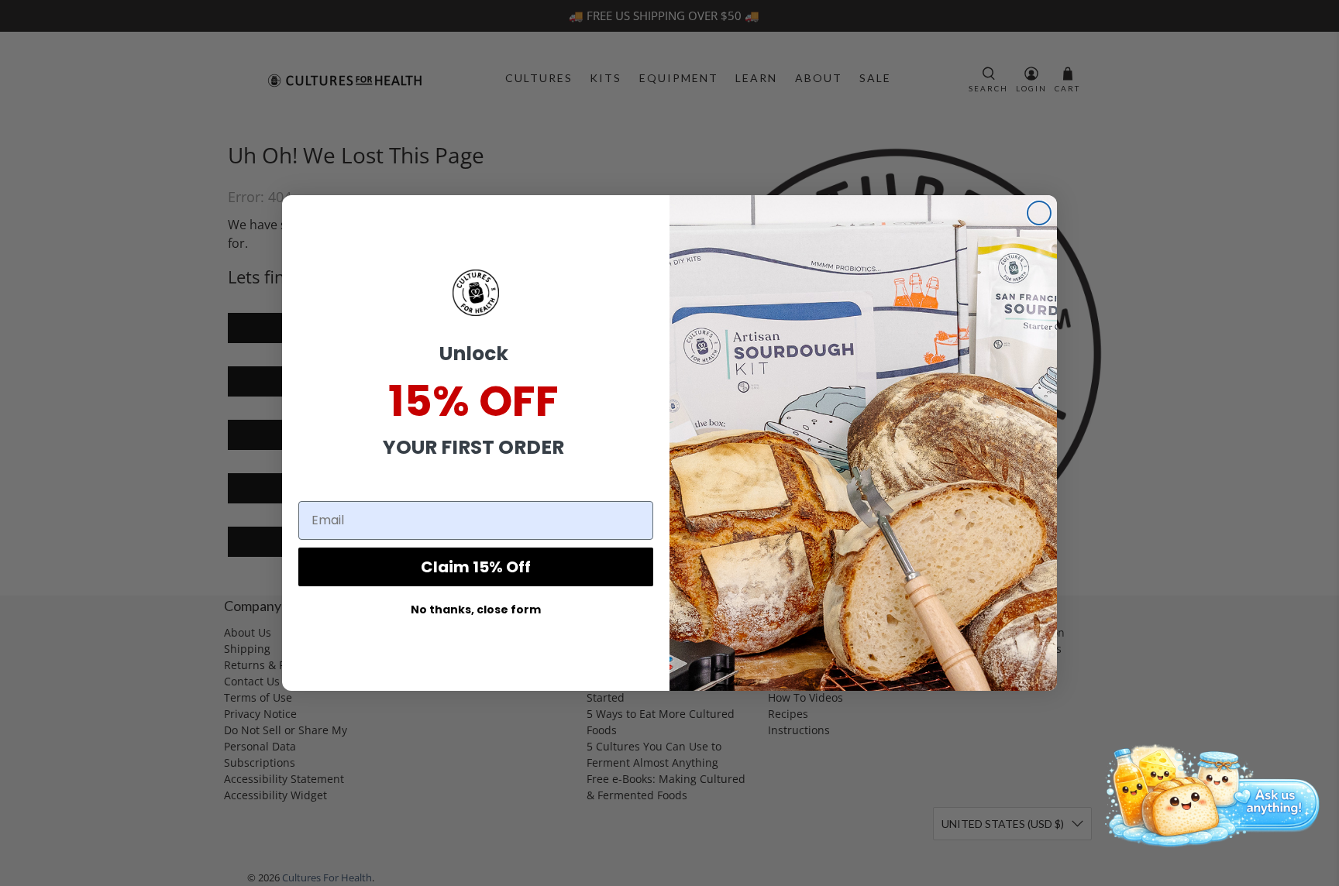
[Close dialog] (1039, 213)
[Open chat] (1207, 793)
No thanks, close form (476, 609)
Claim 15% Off (476, 567)
